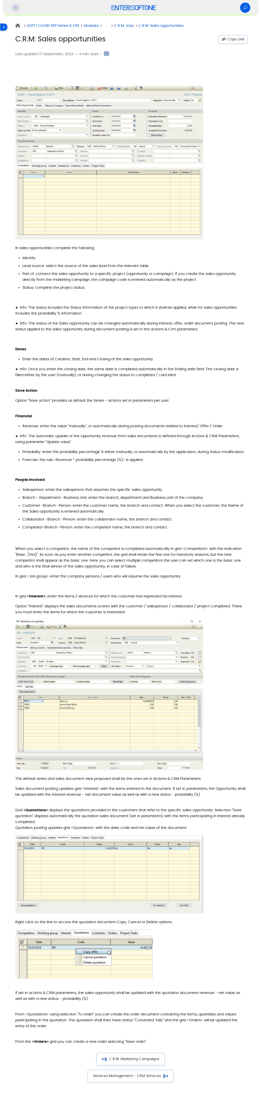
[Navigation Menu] (16, 8)
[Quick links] (133, 8)
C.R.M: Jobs (124, 26)
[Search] (245, 8)
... (106, 26)
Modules (91, 26)
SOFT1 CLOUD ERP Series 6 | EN (53, 26)
